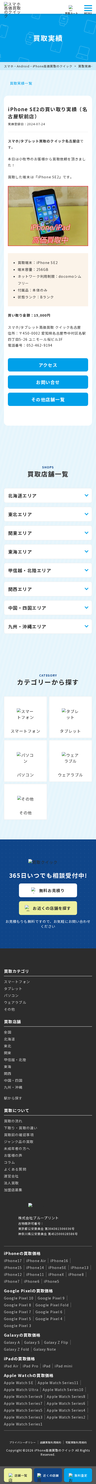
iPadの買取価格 (19, 1358)
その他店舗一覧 (48, 399)
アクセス (48, 365)
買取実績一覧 (21, 83)
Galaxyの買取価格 (22, 1335)
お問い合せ (48, 382)
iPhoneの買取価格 (22, 1253)
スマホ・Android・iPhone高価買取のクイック (38, 66)
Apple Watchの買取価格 (28, 1375)
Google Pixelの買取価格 (28, 1291)
